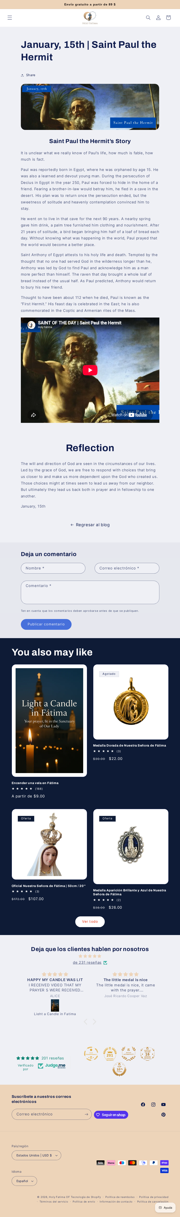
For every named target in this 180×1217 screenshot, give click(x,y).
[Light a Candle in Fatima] (55, 1005)
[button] (10, 18)
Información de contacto (116, 1201)
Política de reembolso (120, 1197)
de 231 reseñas (87, 962)
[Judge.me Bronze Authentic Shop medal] (129, 1054)
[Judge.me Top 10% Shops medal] (119, 1069)
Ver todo (90, 921)
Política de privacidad (153, 1197)
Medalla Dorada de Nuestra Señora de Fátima (129, 745)
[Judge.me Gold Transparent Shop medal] (91, 1054)
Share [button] (31, 75)
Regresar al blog (93, 524)
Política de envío (84, 1201)
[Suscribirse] (86, 1114)
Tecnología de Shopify (86, 1197)
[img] (90, 956)
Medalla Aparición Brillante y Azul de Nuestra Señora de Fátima (129, 892)
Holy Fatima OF (59, 1197)
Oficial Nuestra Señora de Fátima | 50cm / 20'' (49, 886)
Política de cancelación (153, 1201)
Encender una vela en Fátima (35, 783)
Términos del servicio (54, 1201)
